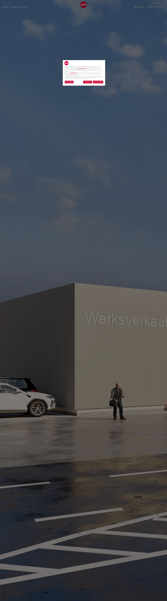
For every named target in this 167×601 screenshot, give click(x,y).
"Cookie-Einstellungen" (73, 72)
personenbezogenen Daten (81, 68)
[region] (84, 73)
